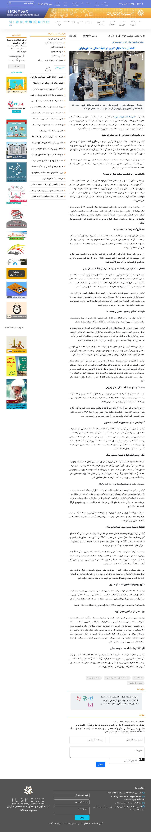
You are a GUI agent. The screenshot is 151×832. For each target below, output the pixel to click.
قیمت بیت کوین (56, 47)
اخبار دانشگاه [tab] (48, 69)
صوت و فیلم (58, 23)
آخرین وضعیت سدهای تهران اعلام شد (48, 119)
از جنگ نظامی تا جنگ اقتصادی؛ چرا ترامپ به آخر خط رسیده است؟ (46, 154)
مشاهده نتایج (16, 72)
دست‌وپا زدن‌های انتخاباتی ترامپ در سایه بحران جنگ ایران (46, 160)
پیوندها (70, 823)
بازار (83, 3)
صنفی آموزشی (122, 23)
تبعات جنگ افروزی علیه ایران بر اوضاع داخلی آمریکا (46, 83)
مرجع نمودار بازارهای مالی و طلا (50, 60)
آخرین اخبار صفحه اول (119, 42)
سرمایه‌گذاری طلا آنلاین (54, 43)
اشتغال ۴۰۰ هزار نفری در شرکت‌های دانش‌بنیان (107, 48)
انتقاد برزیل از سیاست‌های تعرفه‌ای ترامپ (47, 148)
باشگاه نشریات (133, 23)
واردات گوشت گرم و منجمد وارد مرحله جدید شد (46, 124)
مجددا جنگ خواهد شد (17, 60)
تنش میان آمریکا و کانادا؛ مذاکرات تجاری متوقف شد (46, 113)
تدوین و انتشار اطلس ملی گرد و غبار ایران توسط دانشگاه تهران (46, 77)
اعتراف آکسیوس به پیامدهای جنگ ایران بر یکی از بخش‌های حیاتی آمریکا (46, 89)
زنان (73, 22)
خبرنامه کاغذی (97, 4)
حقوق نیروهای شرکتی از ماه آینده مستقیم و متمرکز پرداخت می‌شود (46, 166)
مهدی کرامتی (136, 683)
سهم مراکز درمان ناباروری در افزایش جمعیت (46, 190)
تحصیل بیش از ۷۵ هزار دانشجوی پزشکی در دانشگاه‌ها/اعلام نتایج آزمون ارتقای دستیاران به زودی (46, 142)
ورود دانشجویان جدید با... (131, 3)
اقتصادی (80, 22)
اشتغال (139, 678)
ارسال (100, 764)
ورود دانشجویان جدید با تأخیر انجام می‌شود (46, 172)
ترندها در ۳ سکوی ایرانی (53, 178)
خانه (140, 22)
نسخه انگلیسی (57, 4)
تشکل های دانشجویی (75, 4)
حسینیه (88, 3)
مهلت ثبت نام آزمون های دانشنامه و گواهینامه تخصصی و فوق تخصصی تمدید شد (46, 107)
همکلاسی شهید (105, 4)
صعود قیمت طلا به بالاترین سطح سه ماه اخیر (46, 196)
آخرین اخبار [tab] (59, 67)
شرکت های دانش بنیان (117, 678)
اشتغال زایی (94, 678)
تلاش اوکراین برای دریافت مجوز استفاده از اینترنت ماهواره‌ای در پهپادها (46, 184)
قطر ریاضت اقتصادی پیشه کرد (51, 131)
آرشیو (51, 823)
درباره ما (57, 823)
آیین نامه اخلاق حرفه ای (92, 823)
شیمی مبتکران (57, 56)
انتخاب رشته (65, 4)
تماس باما (78, 823)
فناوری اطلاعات (112, 23)
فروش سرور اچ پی (55, 38)
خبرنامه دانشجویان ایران (136, 42)
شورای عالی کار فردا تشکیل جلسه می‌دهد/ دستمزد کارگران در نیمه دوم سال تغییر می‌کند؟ (46, 136)
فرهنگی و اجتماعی (100, 23)
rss (63, 823)
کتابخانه (66, 22)
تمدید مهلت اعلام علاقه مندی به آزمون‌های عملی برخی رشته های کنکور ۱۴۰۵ (46, 101)
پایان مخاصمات (15, 56)
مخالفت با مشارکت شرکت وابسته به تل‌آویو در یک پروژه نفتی (46, 95)
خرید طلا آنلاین (57, 51)
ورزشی (88, 22)
